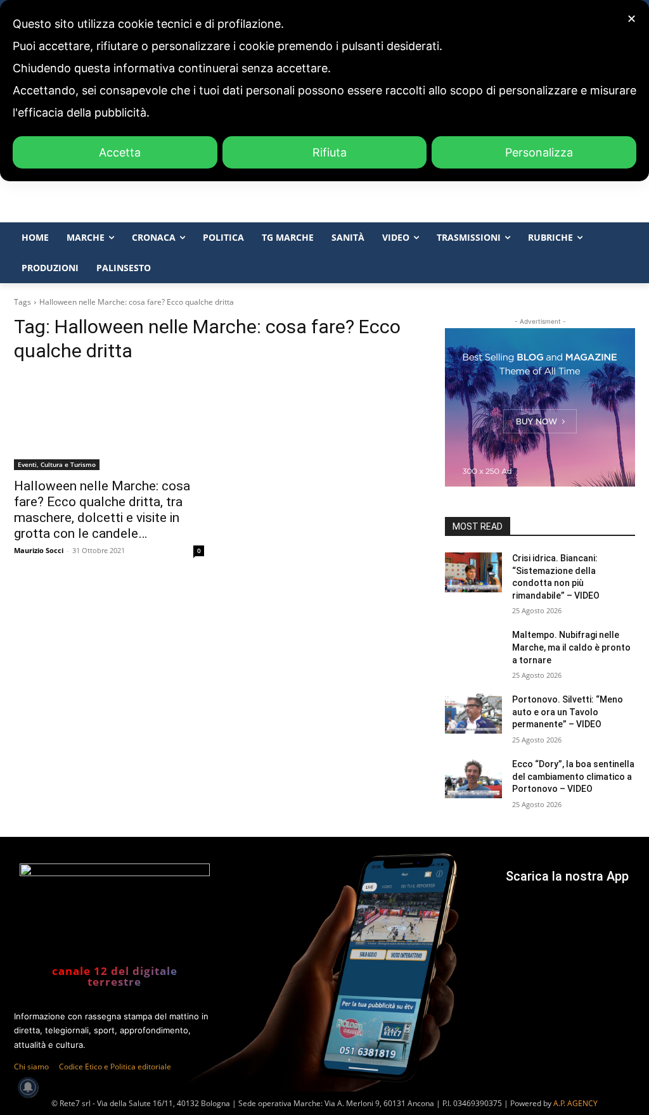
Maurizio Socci (38, 550)
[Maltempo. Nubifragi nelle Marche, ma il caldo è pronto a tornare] (473, 649)
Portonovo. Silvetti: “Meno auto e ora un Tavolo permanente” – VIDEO (567, 711)
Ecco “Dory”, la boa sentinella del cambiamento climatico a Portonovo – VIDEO (573, 776)
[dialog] (324, 90)
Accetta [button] (120, 152)
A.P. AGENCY (575, 1103)
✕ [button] (631, 18)
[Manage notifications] (28, 1087)
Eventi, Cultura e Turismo (57, 464)
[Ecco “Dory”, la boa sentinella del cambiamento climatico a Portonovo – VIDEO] (473, 778)
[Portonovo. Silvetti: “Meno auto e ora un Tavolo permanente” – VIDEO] (473, 714)
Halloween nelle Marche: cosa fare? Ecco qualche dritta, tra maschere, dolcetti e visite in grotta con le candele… (102, 509)
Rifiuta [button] (329, 152)
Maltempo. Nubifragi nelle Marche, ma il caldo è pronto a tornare (571, 647)
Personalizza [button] (539, 152)
